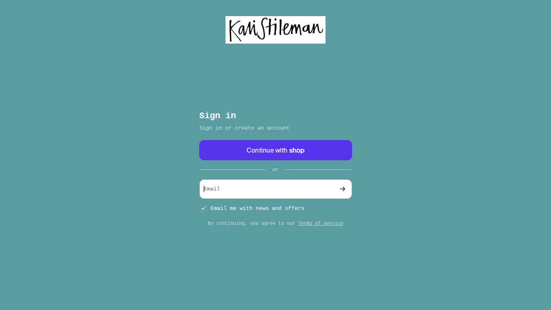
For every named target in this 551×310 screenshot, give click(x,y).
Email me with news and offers (257, 208)
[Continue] (342, 189)
